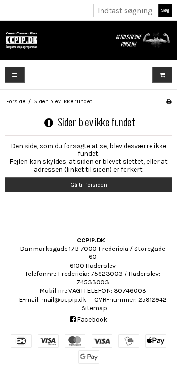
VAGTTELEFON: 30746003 (107, 291)
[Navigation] (15, 75)
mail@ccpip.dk (63, 300)
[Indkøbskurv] (162, 75)
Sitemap (94, 308)
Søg (165, 10)
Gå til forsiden (88, 185)
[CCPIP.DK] (88, 40)
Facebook (91, 319)
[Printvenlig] (168, 101)
